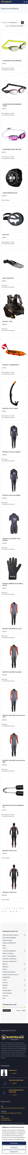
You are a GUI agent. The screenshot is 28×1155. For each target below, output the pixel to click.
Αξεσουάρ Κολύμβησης (9, 937)
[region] (14, 1140)
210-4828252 (11, 1113)
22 (16, 911)
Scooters (5, 995)
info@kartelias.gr (5, 1118)
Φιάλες (5, 987)
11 (5, 911)
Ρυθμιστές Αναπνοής (9, 972)
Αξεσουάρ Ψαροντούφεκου (11, 935)
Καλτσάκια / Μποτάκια (9, 958)
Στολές (5, 980)
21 (13, 911)
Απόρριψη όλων (14, 1151)
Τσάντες (5, 982)
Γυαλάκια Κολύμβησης (9, 950)
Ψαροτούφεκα (7, 990)
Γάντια (5, 948)
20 (10, 911)
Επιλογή (5, 285)
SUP (4, 998)
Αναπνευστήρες (7, 940)
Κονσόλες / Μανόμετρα (10, 961)
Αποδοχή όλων (14, 1143)
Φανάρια (5, 985)
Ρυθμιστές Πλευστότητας (10, 974)
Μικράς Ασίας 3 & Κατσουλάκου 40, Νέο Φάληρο (13, 1108)
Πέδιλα (5, 969)
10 (2, 911)
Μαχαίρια (5, 966)
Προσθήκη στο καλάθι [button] (8, 68)
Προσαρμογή (14, 1147)
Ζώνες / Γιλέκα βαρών (9, 956)
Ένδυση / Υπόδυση (8, 953)
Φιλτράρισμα (6, 1010)
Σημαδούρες (6, 977)
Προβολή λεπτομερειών (9, 69)
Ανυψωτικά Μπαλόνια (9, 943)
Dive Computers (7, 993)
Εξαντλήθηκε (6, 200)
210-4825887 (4, 1113)
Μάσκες (5, 964)
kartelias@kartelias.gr (6, 1120)
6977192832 (18, 1113)
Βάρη (4, 945)
